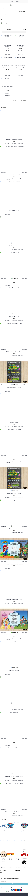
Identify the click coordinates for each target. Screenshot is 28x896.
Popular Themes (3, 819)
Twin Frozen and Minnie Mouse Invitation (14, 776)
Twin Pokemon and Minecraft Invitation (14, 599)
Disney (3, 830)
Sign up (14, 883)
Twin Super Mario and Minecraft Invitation (14, 564)
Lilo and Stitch (24, 858)
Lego (17, 858)
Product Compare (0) (9, 29)
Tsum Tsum (17, 867)
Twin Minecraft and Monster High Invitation (14, 174)
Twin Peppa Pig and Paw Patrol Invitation (14, 811)
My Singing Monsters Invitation (14, 387)
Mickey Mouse (24, 849)
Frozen (24, 839)
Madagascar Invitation (14, 741)
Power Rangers (17, 830)
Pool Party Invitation (7, 67)
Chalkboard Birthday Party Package (14, 139)
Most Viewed (4, 104)
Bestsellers (3, 107)
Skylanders (24, 830)
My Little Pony (3, 867)
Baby (3, 858)
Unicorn (24, 867)
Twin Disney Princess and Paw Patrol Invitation (14, 634)
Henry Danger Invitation (14, 316)
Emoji (10, 858)
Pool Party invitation (20, 67)
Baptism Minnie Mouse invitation (14, 458)
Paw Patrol (10, 830)
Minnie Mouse (3, 848)
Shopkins (11, 867)
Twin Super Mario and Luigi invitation (14, 351)
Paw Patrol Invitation (14, 422)
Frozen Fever (17, 848)
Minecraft (10, 848)
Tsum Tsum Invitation (14, 281)
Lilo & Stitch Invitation (14, 245)
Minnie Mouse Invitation (14, 210)
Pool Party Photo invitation (7, 46)
